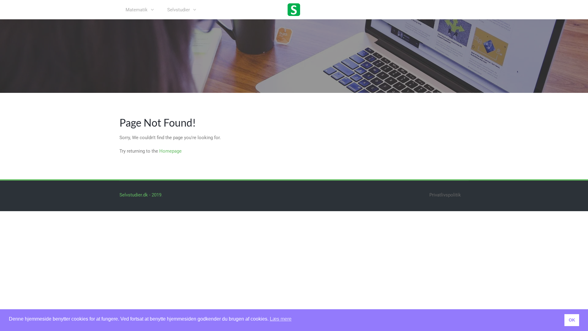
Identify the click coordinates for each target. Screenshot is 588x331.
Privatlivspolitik (445, 195)
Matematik (137, 10)
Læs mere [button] (281, 318)
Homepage (170, 151)
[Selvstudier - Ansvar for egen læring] (294, 9)
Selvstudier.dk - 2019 (140, 195)
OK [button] (572, 320)
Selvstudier (178, 10)
